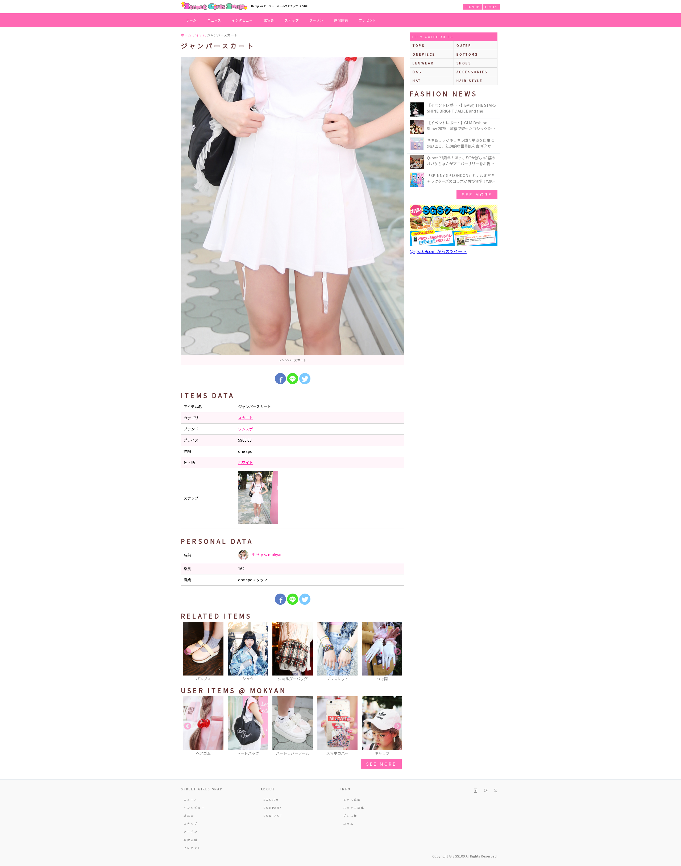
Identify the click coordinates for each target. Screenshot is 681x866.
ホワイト (245, 462)
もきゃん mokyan (267, 554)
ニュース (214, 20)
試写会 (269, 20)
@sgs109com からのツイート (438, 251)
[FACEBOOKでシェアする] (280, 378)
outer (464, 45)
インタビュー (242, 20)
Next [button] (398, 652)
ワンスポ (245, 429)
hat (417, 80)
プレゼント (367, 20)
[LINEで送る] (292, 378)
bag (417, 71)
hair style (469, 80)
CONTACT (273, 816)
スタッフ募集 (353, 808)
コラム (348, 824)
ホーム (191, 20)
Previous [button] (188, 652)
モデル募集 (352, 800)
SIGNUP (472, 7)
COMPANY (272, 808)
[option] (292, 211)
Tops (419, 45)
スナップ (292, 20)
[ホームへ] (214, 6)
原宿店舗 (341, 20)
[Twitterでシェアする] (304, 378)
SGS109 (271, 800)
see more (381, 764)
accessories (472, 71)
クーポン (316, 20)
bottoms (467, 54)
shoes (463, 63)
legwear (423, 63)
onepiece (424, 54)
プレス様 (350, 816)
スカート (245, 417)
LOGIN (491, 7)
